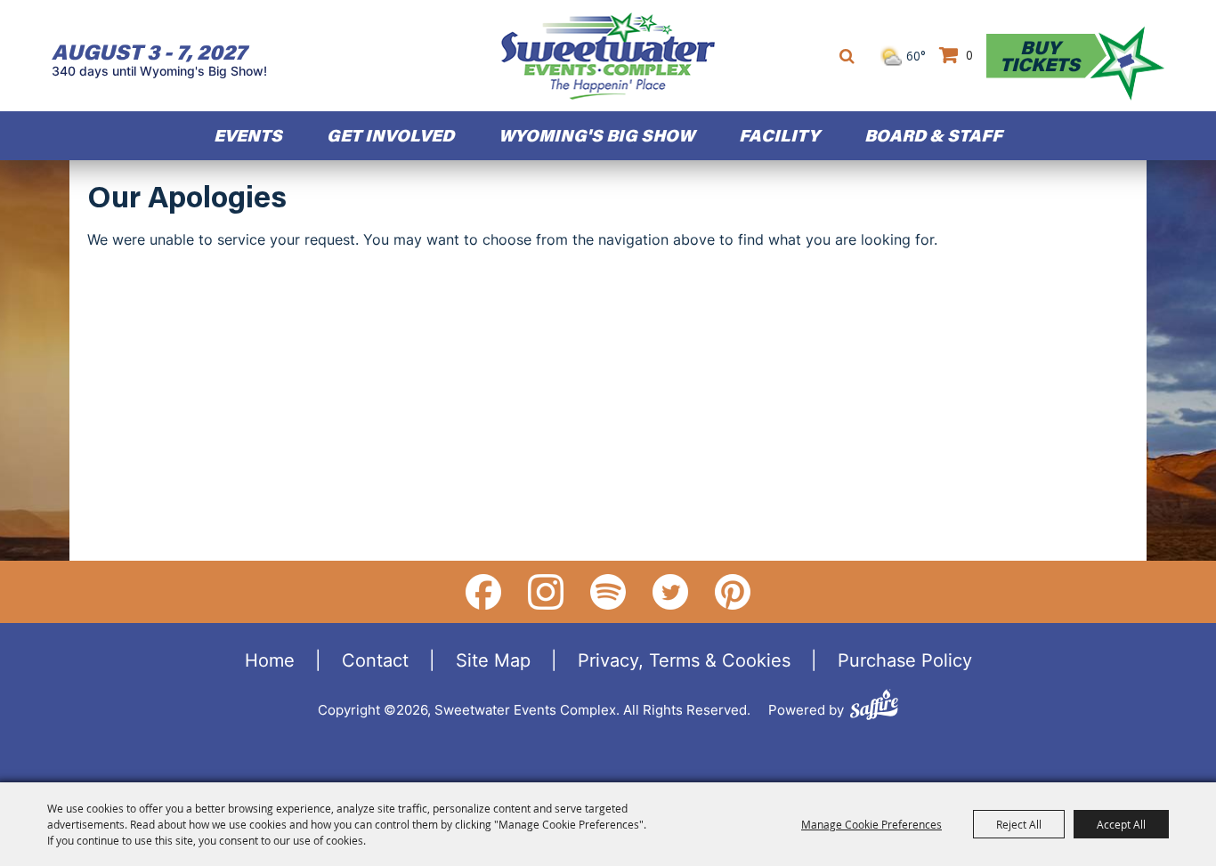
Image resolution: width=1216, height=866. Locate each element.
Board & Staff (933, 135)
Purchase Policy (905, 659)
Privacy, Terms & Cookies (684, 659)
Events (248, 135)
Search (847, 56)
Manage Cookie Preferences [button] (871, 824)
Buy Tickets (1040, 56)
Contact (375, 659)
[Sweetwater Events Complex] (608, 56)
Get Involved (390, 135)
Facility (779, 135)
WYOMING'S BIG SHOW (596, 135)
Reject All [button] (1019, 824)
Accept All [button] (1121, 824)
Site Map (493, 659)
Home (270, 659)
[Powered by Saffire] (874, 707)
